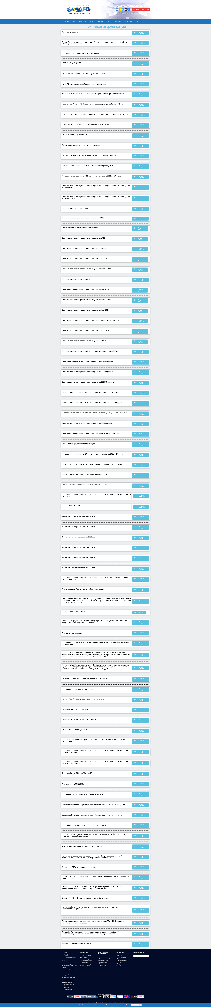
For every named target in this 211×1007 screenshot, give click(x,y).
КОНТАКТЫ (140, 21)
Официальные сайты (69, 977)
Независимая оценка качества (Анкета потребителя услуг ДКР (68, 982)
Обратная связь (67, 989)
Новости (119, 955)
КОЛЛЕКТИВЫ (129, 21)
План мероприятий (122, 960)
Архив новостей (121, 957)
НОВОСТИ (82, 21)
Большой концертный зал (106, 957)
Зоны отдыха (102, 965)
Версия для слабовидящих (142, 9)
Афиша (119, 962)
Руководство (67, 954)
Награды (66, 955)
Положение (85, 962)
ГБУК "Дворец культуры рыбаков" (100, 1002)
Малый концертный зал (105, 958)
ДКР (74, 21)
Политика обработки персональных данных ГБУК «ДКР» (70, 965)
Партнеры (66, 979)
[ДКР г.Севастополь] (78, 9)
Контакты (66, 987)
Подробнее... (126, 1005)
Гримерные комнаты (104, 960)
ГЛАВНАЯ (66, 21)
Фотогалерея (67, 974)
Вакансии (66, 975)
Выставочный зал (104, 963)
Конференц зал (103, 962)
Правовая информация (70, 957)
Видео (119, 959)
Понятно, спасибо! (136, 1005)
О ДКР (65, 952)
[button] (140, 33)
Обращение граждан (69, 985)
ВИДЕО (92, 21)
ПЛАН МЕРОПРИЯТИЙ (114, 21)
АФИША (100, 21)
